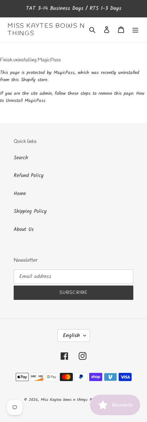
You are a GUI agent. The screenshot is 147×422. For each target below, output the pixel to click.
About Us (24, 229)
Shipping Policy (30, 211)
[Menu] (135, 30)
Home (20, 194)
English (71, 335)
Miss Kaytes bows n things (46, 30)
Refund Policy (28, 176)
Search (21, 158)
